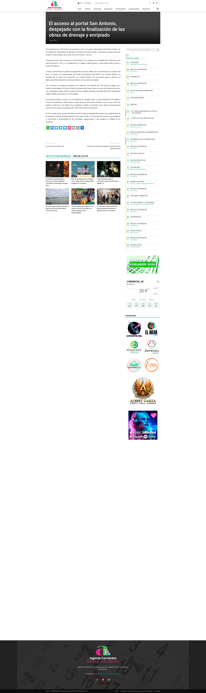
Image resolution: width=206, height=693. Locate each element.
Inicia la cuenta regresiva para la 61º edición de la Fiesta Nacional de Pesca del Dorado (57, 208)
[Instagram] (153, 3)
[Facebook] (150, 3)
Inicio (79, 9)
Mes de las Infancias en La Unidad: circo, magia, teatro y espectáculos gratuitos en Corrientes (82, 181)
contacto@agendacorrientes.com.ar (107, 674)
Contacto (157, 691)
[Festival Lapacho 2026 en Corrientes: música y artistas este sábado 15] (108, 169)
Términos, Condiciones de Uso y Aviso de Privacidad (137, 691)
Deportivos (108, 9)
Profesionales (120, 9)
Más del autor (80, 156)
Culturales (97, 9)
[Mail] (157, 3)
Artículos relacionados (58, 156)
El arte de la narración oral (55, 146)
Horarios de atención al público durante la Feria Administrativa (103, 147)
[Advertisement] (83, 135)
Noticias (51, 18)
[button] (157, 8)
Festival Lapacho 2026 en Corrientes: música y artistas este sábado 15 (107, 181)
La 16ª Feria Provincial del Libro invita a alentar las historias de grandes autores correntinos (107, 208)
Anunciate (146, 9)
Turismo (88, 9)
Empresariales (134, 9)
